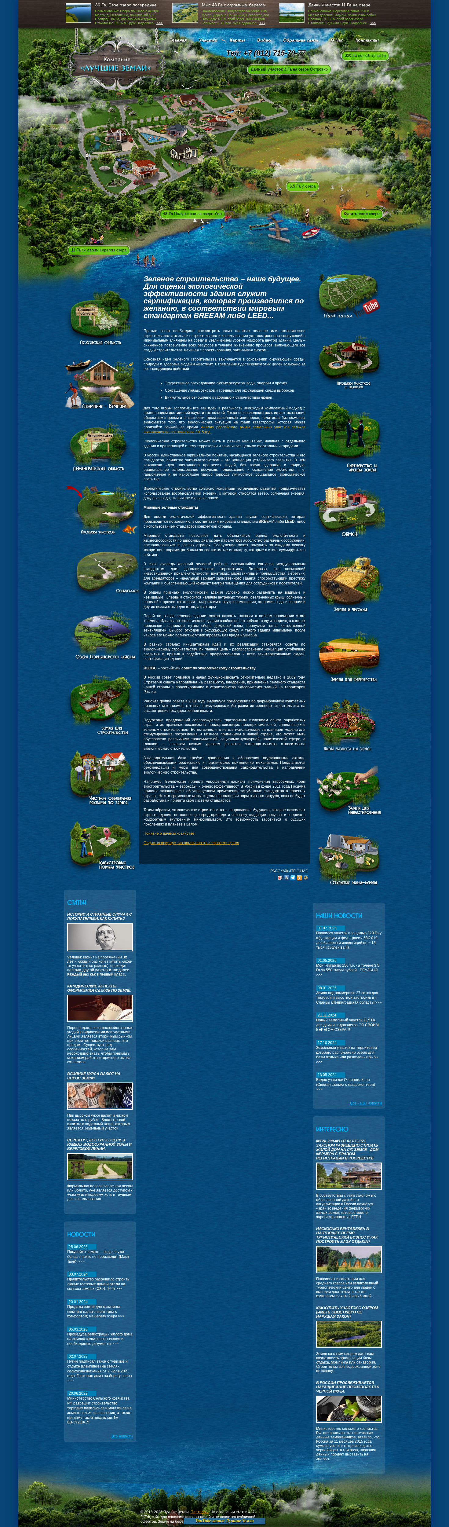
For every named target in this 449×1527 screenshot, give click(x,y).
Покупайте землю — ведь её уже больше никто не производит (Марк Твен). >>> (98, 1254)
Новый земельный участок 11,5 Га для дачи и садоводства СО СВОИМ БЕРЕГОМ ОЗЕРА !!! (347, 1022)
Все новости (122, 1436)
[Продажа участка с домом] (349, 388)
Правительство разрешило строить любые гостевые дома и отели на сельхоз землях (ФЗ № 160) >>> (98, 1281)
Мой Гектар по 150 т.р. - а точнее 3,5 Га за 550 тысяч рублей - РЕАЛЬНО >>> (347, 967)
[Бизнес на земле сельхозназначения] (351, 751)
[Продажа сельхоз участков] (115, 595)
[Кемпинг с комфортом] (100, 407)
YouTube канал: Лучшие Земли (224, 1520)
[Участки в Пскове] (100, 345)
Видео (264, 40)
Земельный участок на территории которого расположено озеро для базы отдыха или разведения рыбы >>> (347, 1052)
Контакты (367, 40)
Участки (208, 40)
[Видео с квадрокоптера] (349, 319)
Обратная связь (301, 40)
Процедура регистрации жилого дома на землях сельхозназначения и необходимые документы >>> (100, 1336)
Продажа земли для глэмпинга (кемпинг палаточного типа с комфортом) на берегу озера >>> (96, 1309)
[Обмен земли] (353, 539)
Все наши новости (366, 1103)
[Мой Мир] (306, 878)
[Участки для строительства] (100, 734)
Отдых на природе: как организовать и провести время (191, 843)
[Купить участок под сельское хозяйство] (349, 684)
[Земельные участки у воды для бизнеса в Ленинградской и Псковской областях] (104, 659)
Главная (178, 40)
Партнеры (200, 1512)
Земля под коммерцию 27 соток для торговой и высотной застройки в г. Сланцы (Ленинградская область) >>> (349, 995)
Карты (237, 40)
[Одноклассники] (299, 878)
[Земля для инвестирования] (349, 819)
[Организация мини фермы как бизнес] (349, 886)
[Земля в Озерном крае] (100, 873)
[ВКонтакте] (286, 878)
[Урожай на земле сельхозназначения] (349, 612)
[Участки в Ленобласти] (102, 471)
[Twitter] (293, 878)
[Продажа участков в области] (115, 533)
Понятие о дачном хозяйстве (169, 833)
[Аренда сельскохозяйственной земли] (352, 472)
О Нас (337, 40)
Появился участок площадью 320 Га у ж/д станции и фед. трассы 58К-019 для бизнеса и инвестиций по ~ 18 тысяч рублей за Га (348, 938)
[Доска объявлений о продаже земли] (100, 806)
